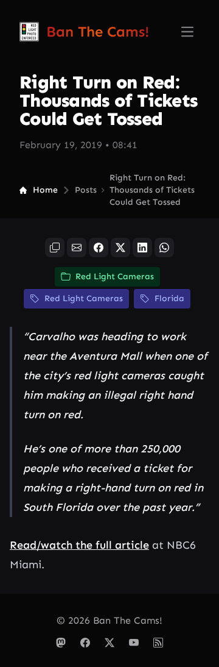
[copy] (54, 247)
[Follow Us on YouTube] (134, 642)
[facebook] (98, 247)
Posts (86, 190)
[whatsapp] (164, 247)
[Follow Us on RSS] (158, 642)
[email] (76, 247)
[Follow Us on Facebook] (85, 642)
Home (45, 190)
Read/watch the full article (79, 545)
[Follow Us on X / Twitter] (109, 642)
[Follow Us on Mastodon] (61, 642)
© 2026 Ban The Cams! (109, 620)
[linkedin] (142, 247)
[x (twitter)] (120, 247)
